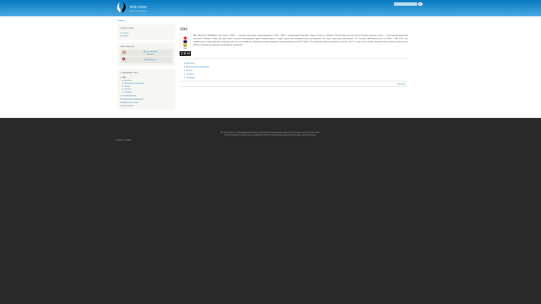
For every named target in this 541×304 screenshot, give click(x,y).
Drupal (128, 139)
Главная (121, 20)
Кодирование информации (132, 99)
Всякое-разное (128, 105)
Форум (125, 35)
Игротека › (402, 83)
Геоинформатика (129, 95)
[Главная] (122, 8)
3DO (124, 77)
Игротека (128, 80)
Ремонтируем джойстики (134, 83)
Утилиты (127, 89)
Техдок (127, 86)
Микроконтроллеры (130, 102)
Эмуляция (128, 92)
